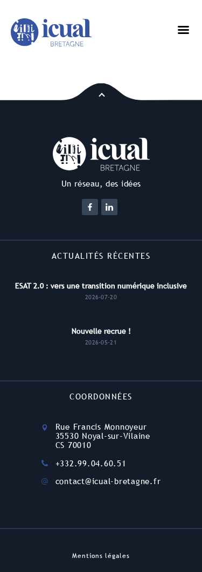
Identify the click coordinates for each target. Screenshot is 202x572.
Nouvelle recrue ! (101, 331)
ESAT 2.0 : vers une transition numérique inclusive (101, 285)
